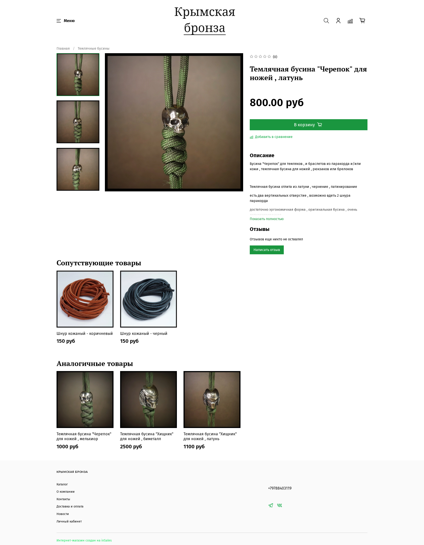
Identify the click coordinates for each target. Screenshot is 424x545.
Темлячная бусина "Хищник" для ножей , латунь (210, 436)
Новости (63, 514)
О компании (66, 492)
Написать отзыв (267, 250)
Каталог (62, 484)
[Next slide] (234, 122)
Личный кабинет (69, 521)
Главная (63, 48)
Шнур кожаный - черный (143, 333)
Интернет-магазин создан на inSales (84, 540)
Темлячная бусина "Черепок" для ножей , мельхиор (84, 436)
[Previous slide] (113, 122)
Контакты (63, 499)
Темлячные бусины (94, 48)
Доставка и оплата (70, 506)
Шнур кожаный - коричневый (85, 333)
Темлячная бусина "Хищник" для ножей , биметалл (146, 436)
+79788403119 (280, 488)
